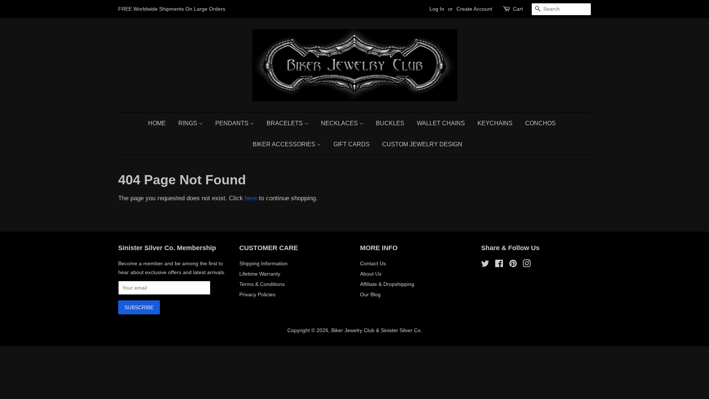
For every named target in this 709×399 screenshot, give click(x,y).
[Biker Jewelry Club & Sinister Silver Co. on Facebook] (499, 265)
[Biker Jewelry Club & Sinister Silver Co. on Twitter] (485, 265)
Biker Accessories (285, 144)
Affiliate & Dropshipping (387, 284)
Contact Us (373, 263)
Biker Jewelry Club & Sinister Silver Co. (376, 330)
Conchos (540, 123)
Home (157, 123)
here (251, 198)
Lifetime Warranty (259, 274)
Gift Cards (351, 144)
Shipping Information (263, 263)
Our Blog (370, 294)
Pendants (232, 123)
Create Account (474, 9)
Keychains (495, 123)
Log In (436, 9)
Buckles (390, 123)
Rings (188, 123)
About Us (370, 274)
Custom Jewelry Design (422, 144)
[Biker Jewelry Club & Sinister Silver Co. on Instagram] (527, 265)
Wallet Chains (441, 123)
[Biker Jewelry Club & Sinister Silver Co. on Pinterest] (513, 265)
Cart (518, 9)
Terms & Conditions (262, 284)
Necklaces (340, 123)
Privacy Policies (257, 294)
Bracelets (285, 123)
